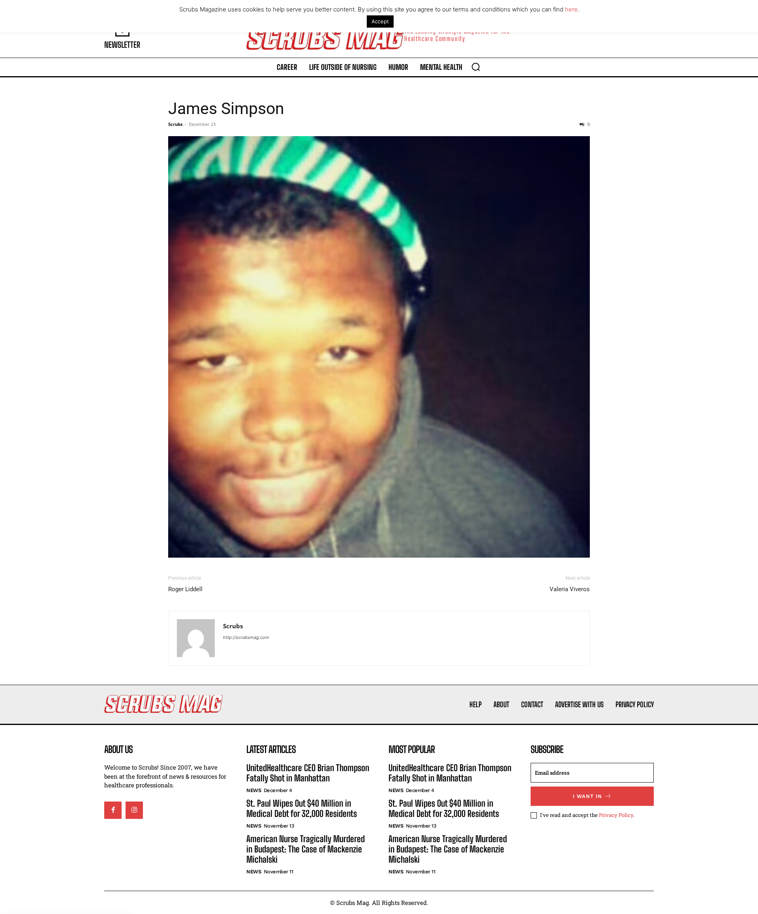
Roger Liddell (185, 589)
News (253, 790)
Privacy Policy (616, 814)
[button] (475, 66)
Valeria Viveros (570, 589)
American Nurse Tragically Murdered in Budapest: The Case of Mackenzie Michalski (305, 849)
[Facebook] (113, 810)
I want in (587, 796)
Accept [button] (380, 21)
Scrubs (175, 124)
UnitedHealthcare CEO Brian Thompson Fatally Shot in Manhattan (307, 772)
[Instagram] (134, 810)
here (571, 9)
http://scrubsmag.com (246, 637)
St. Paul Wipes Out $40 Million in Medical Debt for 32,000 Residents (301, 808)
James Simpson (226, 108)
